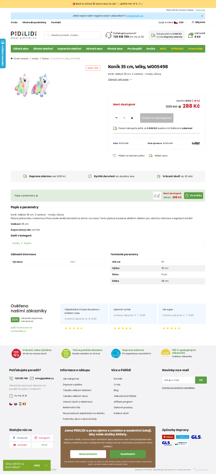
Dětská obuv (21, 49)
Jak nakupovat (71, 378)
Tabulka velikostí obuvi (75, 396)
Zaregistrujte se (134, 15)
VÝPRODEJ (177, 49)
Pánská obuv (115, 49)
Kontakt (56, 22)
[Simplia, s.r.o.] (200, 469)
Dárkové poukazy (123, 407)
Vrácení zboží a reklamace (77, 401)
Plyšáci (45, 58)
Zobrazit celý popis (118, 79)
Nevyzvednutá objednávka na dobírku (84, 413)
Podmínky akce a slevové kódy (80, 419)
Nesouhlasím (88, 454)
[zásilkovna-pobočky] (169, 437)
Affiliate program (123, 401)
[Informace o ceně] (180, 107)
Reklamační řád (71, 407)
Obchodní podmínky (34, 22)
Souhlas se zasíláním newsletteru (178, 387)
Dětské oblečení (43, 49)
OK (201, 380)
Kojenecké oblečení (69, 49)
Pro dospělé (134, 49)
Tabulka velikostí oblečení (77, 390)
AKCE (163, 49)
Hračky (150, 49)
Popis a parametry (25, 195)
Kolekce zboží (121, 413)
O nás (14, 22)
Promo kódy (195, 49)
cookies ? (107, 446)
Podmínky (200, 10)
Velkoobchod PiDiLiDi (125, 396)
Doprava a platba (72, 384)
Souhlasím (127, 454)
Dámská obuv (94, 49)
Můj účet (200, 22)
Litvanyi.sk (169, 469)
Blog (116, 390)
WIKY (73, 261)
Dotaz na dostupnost (157, 118)
